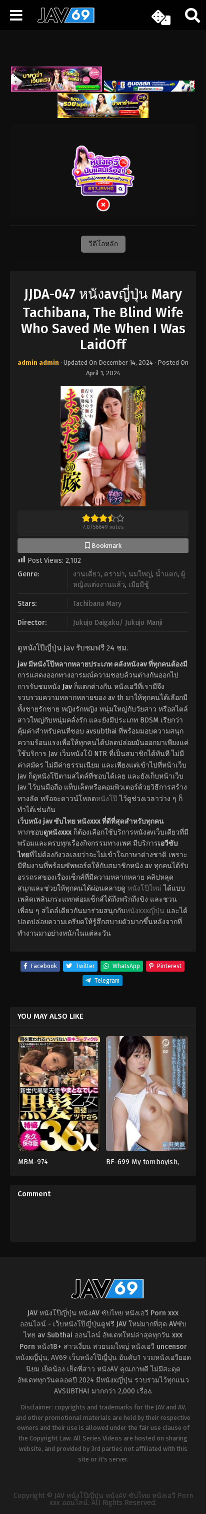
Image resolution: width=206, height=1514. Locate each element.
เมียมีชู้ (138, 584)
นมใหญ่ (140, 574)
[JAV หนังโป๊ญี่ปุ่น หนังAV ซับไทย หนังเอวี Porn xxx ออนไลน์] (62, 21)
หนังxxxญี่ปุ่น (145, 911)
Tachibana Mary (97, 603)
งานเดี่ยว (86, 574)
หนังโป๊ (107, 799)
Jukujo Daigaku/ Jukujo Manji (117, 622)
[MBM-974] (59, 1097)
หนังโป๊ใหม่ (145, 888)
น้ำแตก (167, 574)
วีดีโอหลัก (103, 244)
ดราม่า (114, 574)
